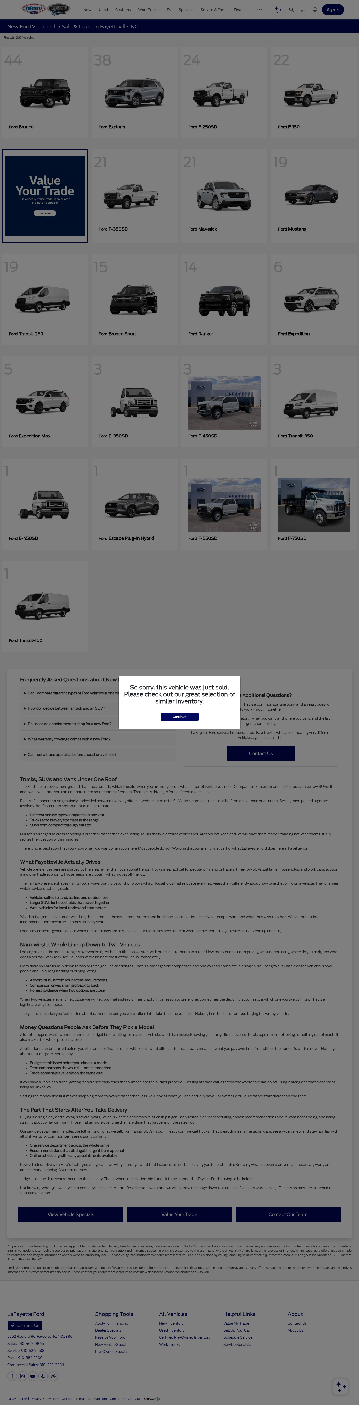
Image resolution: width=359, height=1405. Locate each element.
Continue (180, 717)
